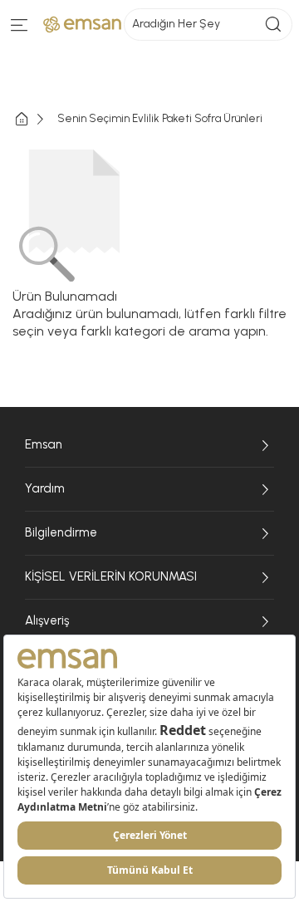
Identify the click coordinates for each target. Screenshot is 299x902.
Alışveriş (47, 620)
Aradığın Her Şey (176, 24)
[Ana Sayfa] (34, 119)
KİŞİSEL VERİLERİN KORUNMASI (111, 576)
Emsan (43, 444)
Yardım (45, 488)
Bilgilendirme (61, 532)
